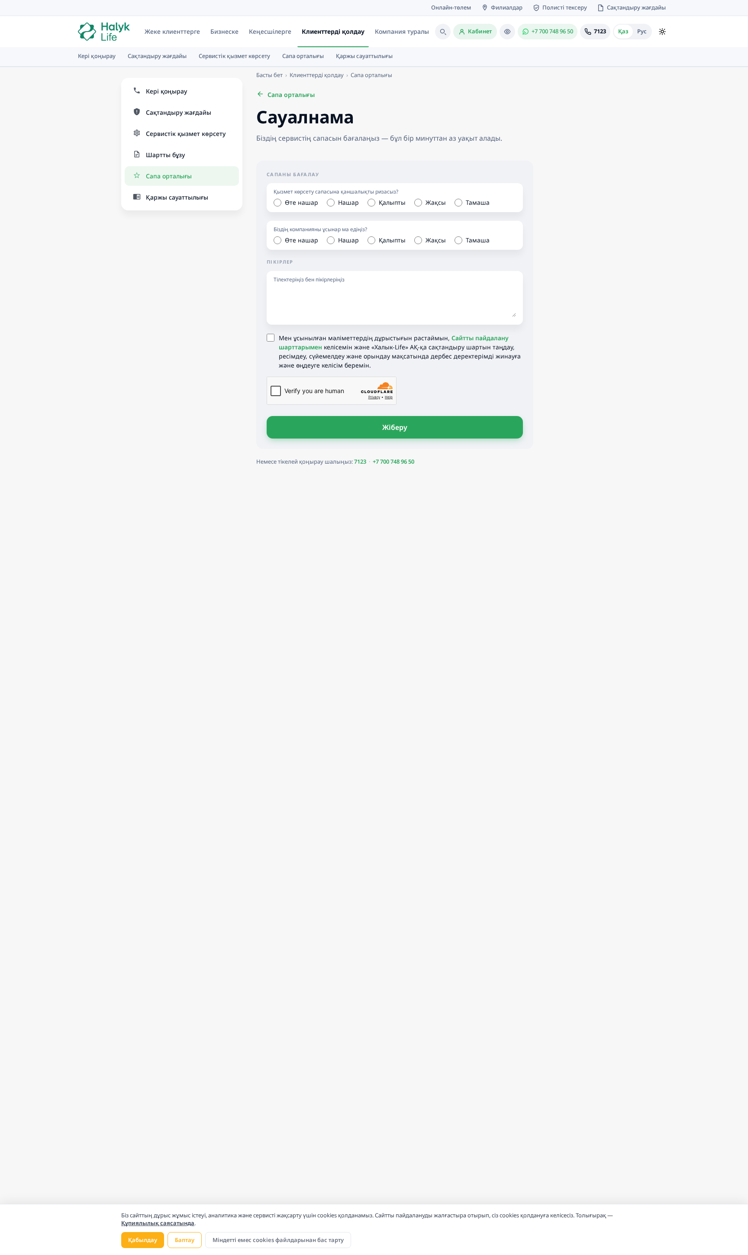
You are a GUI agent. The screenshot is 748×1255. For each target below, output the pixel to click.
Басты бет (269, 75)
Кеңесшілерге (270, 31)
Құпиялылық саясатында (157, 1223)
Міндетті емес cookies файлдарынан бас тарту (278, 1240)
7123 (360, 461)
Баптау (184, 1240)
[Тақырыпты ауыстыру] (662, 31)
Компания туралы (402, 31)
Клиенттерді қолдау (333, 31)
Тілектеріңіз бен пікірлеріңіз (309, 279)
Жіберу (395, 427)
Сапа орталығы (371, 75)
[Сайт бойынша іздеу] (443, 31)
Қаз (623, 31)
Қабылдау (142, 1240)
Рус (642, 31)
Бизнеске (224, 31)
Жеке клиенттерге (172, 31)
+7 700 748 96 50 (393, 461)
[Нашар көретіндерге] (507, 31)
